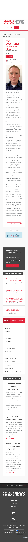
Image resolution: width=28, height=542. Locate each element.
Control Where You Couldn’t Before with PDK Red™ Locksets (14, 279)
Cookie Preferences (8, 529)
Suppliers (7, 335)
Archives (21, 320)
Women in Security (9, 368)
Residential (7, 331)
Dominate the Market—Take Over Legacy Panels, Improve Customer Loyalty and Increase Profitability (14, 300)
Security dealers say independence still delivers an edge (13, 386)
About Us (14, 500)
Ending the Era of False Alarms (14, 290)
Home (4, 34)
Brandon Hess (10, 222)
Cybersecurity (8, 338)
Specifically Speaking (9, 351)
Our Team (14, 503)
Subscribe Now (12, 266)
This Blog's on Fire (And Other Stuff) (13, 371)
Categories (6, 320)
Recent (14, 320)
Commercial (7, 325)
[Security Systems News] (14, 22)
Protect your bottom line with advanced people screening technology (13, 310)
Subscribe (9, 27)
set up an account (13, 236)
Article (9, 34)
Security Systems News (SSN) (15, 223)
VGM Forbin (20, 534)
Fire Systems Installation (10, 361)
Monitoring (7, 328)
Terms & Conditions (18, 525)
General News (9, 56)
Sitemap (11, 525)
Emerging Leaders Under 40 (11, 358)
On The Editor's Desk (10, 348)
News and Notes (8, 365)
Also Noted (7, 345)
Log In (16, 27)
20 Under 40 (8, 355)
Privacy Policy (6, 525)
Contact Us (14, 506)
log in (12, 235)
